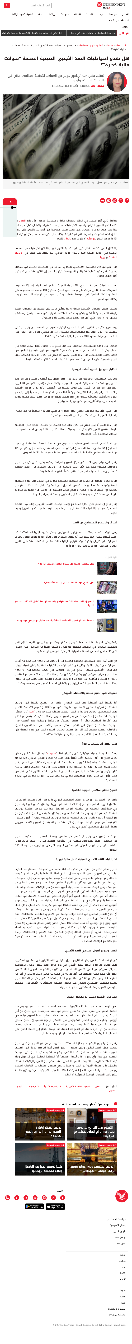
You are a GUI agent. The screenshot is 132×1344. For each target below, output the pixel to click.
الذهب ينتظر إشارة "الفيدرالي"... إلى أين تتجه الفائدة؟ (43, 1131)
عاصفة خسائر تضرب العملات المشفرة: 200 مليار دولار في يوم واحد (55, 620)
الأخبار (125, 14)
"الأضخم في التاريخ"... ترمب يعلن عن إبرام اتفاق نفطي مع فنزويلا (94, 1131)
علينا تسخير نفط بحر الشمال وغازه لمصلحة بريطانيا (43, 1168)
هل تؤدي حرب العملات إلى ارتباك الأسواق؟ (69, 582)
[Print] (102, 199)
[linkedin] (26, 1196)
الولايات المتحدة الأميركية (78, 1085)
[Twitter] (53, 1196)
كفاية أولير (97, 84)
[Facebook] (62, 1196)
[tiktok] (16, 1196)
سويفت (51, 752)
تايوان (67, 237)
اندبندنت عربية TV (119, 20)
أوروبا (103, 256)
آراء (101, 14)
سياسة (113, 14)
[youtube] (35, 1196)
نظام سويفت (33, 1085)
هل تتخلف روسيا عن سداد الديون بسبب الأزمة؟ (66, 563)
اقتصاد (90, 14)
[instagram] (44, 1196)
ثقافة (77, 14)
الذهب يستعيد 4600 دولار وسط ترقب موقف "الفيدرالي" (93, 1168)
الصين (22, 219)
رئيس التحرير (120, 1230)
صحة (40, 14)
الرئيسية (121, 44)
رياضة (52, 14)
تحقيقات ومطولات (22, 14)
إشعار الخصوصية (118, 1224)
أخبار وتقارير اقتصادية (91, 44)
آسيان (31, 710)
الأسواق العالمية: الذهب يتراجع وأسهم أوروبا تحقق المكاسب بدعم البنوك (54, 603)
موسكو (91, 237)
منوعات (65, 14)
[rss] (7, 1196)
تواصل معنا (120, 1236)
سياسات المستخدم (117, 1218)
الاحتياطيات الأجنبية (52, 1085)
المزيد (125, 26)
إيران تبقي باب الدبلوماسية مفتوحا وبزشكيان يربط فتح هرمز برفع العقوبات (44, 32)
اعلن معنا (121, 1243)
